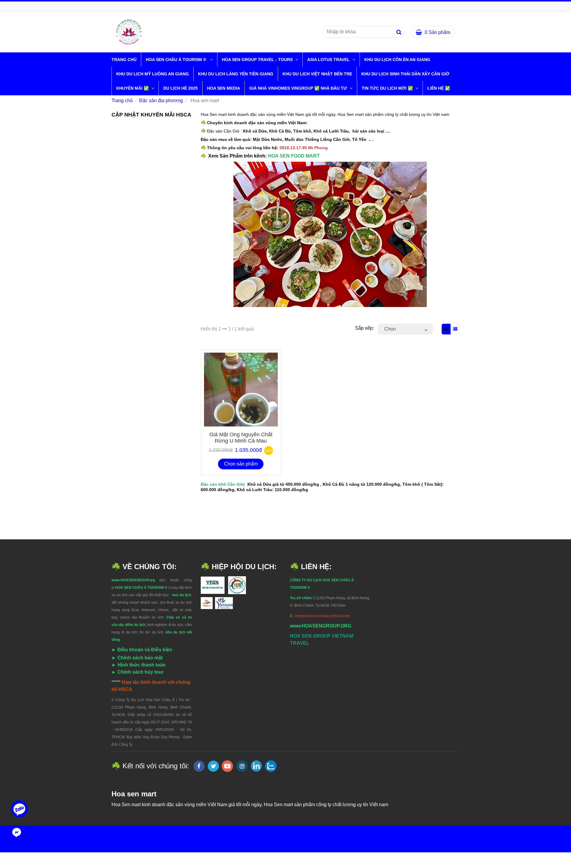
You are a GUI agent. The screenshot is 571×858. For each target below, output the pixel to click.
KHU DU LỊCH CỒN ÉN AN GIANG (397, 59)
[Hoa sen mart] (129, 31)
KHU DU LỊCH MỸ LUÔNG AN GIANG (152, 73)
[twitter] (213, 766)
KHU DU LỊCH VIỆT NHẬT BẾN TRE (317, 73)
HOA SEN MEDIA (223, 88)
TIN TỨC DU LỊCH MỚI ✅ (388, 88)
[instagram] (242, 766)
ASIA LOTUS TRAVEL (329, 59)
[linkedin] (256, 766)
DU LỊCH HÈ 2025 (180, 88)
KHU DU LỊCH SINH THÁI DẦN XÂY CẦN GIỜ (405, 73)
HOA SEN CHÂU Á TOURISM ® (177, 59)
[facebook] (199, 766)
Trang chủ (124, 59)
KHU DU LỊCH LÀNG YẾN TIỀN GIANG (235, 73)
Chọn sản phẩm (241, 463)
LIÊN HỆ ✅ (438, 88)
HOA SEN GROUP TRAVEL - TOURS (258, 59)
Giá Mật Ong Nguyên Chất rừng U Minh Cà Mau (240, 438)
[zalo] (271, 766)
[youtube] (227, 766)
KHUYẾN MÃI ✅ (133, 88)
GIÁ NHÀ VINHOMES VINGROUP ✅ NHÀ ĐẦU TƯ (298, 88)
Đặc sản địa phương (161, 100)
